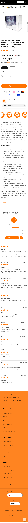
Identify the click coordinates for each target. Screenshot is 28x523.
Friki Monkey (10, 55)
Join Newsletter (7, 424)
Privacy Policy (7, 473)
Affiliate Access (7, 416)
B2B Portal (6, 427)
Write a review (12, 237)
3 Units (12, 67)
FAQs (4, 420)
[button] (3, 7)
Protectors (6, 449)
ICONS (5, 456)
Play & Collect (7, 452)
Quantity (3, 71)
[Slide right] (17, 38)
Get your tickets (21, 2)
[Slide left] (10, 38)
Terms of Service (7, 477)
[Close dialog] (26, 499)
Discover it (12, 81)
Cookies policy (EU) (8, 470)
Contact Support (7, 413)
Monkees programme (9, 431)
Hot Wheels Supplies (8, 445)
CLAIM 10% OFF (20, 514)
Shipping (9, 62)
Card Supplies (7, 441)
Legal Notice (6, 466)
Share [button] (4, 202)
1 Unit (4, 67)
